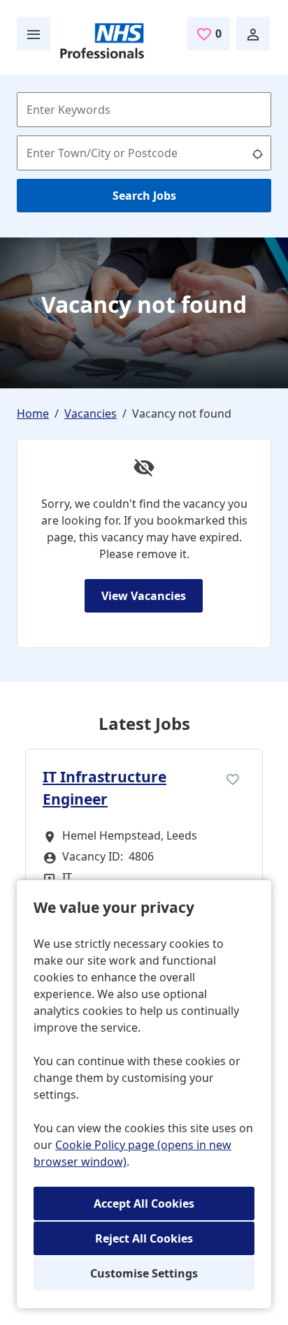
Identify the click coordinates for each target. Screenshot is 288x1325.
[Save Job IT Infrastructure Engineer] (232, 778)
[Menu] (33, 33)
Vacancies (90, 413)
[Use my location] (257, 153)
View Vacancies (143, 595)
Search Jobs (144, 195)
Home (33, 413)
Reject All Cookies (144, 1238)
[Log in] (253, 33)
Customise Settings (144, 1273)
